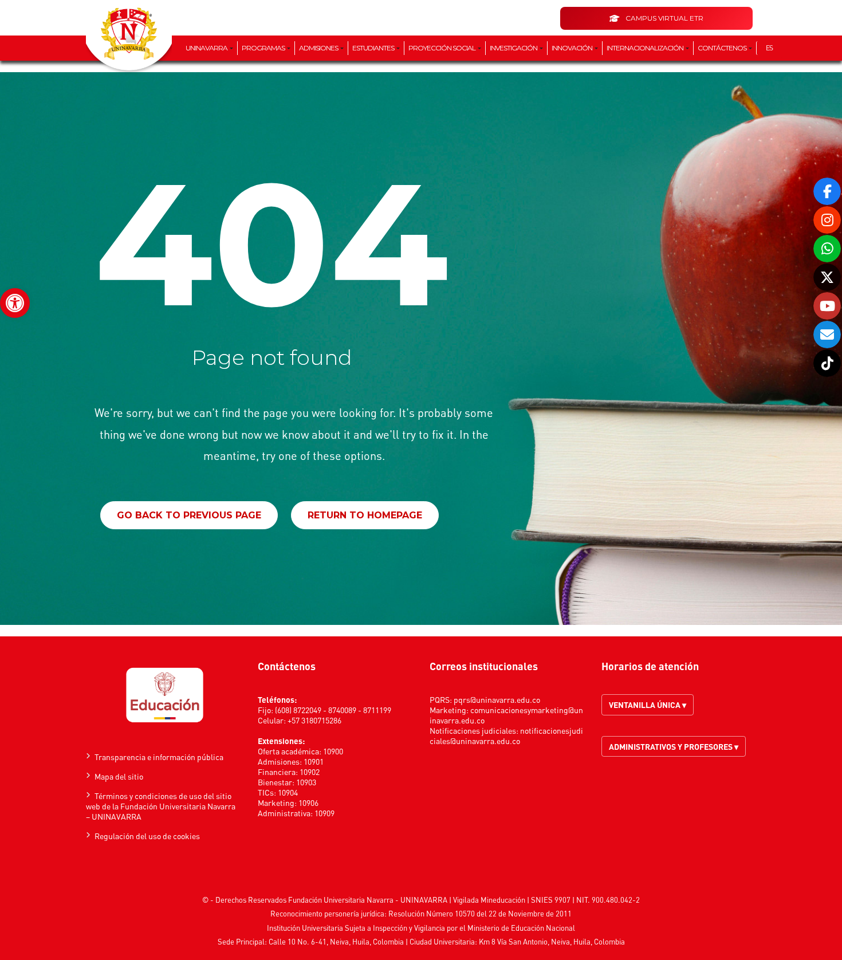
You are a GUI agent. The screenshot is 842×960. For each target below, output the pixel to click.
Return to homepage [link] (365, 515)
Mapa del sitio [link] (119, 776)
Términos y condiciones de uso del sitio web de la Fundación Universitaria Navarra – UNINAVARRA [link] (160, 805)
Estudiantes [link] (373, 48)
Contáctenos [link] (722, 48)
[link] (15, 303)
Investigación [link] (514, 48)
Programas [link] (264, 48)
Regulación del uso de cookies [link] (147, 836)
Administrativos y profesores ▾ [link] (673, 746)
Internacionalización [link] (645, 48)
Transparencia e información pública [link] (159, 757)
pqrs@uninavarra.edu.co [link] (497, 699)
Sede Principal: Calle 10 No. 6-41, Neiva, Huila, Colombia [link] (311, 941)
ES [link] (769, 48)
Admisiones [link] (319, 48)
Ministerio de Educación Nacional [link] (521, 928)
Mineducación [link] (503, 899)
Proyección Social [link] (442, 48)
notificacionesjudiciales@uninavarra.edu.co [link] (506, 735)
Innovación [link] (572, 48)
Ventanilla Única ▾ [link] (647, 704)
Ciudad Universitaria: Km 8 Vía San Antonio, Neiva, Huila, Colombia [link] (517, 941)
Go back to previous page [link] (189, 515)
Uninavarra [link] (207, 48)
